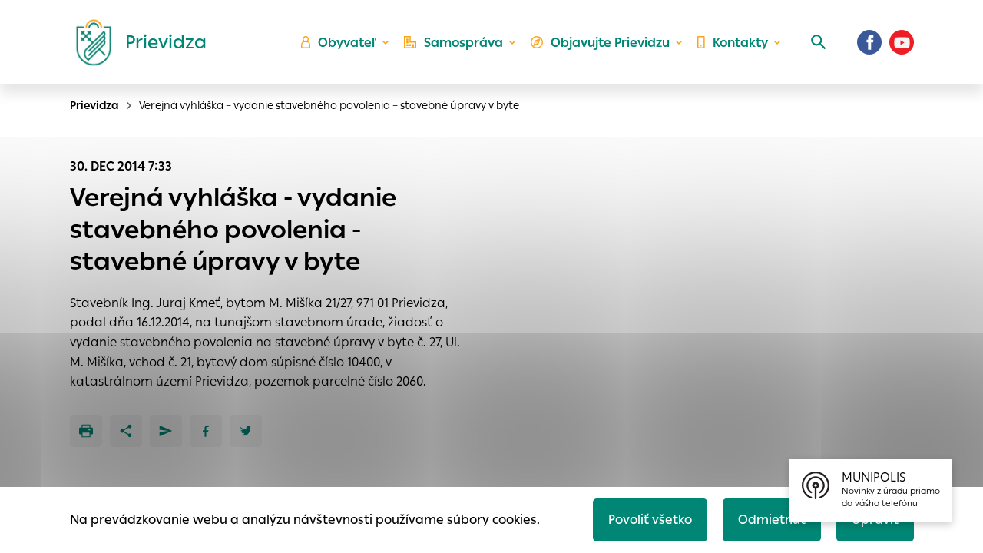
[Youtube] (901, 42)
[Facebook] (869, 42)
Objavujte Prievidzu (610, 43)
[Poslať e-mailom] (166, 431)
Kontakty (740, 43)
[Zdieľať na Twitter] (246, 431)
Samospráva (463, 43)
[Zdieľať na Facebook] (206, 431)
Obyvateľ (347, 43)
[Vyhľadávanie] (819, 42)
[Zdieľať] (126, 431)
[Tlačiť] (86, 431)
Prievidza (94, 105)
